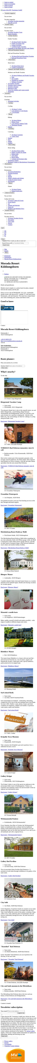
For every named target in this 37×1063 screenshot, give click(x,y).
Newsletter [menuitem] (11, 220)
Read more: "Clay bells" (8, 920)
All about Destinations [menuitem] (14, 171)
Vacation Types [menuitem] (9, 24)
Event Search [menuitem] (11, 202)
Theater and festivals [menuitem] (14, 205)
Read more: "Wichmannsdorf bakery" (11, 835)
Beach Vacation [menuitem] (12, 34)
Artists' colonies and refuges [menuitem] (16, 178)
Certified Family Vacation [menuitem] (18, 46)
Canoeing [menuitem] (11, 128)
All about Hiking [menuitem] (16, 120)
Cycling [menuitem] (10, 103)
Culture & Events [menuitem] (9, 192)
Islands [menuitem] (10, 176)
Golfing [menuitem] (10, 143)
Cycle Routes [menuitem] (15, 112)
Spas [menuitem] (12, 77)
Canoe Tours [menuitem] (15, 136)
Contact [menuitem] (10, 224)
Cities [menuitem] (9, 175)
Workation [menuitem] (11, 91)
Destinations (7, 257)
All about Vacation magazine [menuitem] (16, 21)
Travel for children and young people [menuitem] (18, 90)
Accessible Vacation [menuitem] (13, 83)
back (2, 228)
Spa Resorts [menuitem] (11, 181)
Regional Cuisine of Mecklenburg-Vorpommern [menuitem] (21, 162)
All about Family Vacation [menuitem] (18, 42)
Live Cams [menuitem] (11, 221)
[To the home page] (11, 10)
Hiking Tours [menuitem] (15, 122)
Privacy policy (8, 1041)
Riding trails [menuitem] (14, 154)
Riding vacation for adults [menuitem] (18, 152)
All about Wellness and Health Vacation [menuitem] (22, 75)
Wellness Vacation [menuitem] (16, 82)
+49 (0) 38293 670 (6, 339)
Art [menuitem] (9, 204)
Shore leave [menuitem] (12, 59)
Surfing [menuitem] (10, 138)
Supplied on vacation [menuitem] (17, 80)
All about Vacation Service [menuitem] (15, 218)
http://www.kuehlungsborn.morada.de (11, 341)
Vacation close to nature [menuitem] (14, 85)
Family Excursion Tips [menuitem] (17, 43)
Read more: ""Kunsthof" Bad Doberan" (12, 959)
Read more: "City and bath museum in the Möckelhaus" (16, 998)
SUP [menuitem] (9, 139)
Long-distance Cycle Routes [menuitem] (19, 111)
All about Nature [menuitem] (16, 189)
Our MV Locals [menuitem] (12, 22)
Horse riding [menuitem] (12, 144)
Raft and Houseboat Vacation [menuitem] (16, 50)
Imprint (6, 1042)
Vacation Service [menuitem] (9, 210)
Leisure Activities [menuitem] (16, 45)
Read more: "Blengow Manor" (9, 587)
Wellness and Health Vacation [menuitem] (16, 69)
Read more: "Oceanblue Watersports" (11, 505)
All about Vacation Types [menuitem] (15, 32)
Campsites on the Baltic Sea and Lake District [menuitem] (21, 48)
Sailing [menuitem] (10, 141)
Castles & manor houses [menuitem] (15, 180)
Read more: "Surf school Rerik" (10, 710)
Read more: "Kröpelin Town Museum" (12, 749)
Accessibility (8, 1044)
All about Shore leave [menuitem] (17, 66)
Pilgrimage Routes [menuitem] (16, 125)
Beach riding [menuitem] (15, 157)
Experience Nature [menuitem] (13, 160)
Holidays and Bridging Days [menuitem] (16, 208)
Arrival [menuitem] (10, 223)
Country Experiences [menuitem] (17, 67)
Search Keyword (7, 243)
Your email (4, 1011)
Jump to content (8, 2)
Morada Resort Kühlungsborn (12, 259)
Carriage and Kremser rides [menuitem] (19, 159)
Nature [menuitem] (10, 183)
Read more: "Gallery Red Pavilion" (11, 876)
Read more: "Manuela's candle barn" (11, 625)
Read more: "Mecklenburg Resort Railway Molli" (15, 548)
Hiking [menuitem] (10, 114)
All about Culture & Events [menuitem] (15, 200)
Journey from (4, 366)
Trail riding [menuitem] (14, 155)
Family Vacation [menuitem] (13, 35)
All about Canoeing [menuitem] (17, 135)
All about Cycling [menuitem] (16, 109)
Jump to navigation (9, 4)
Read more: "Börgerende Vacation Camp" (13, 421)
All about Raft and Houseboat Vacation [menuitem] (22, 56)
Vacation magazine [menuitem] (10, 13)
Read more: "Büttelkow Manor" (10, 666)
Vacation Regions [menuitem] (13, 173)
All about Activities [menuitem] (13, 101)
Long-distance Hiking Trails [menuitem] (19, 123)
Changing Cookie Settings (11, 1046)
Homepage (7, 256)
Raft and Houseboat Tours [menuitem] (18, 58)
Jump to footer (8, 7)
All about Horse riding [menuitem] (17, 151)
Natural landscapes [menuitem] (16, 191)
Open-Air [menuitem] (10, 207)
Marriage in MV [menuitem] (12, 88)
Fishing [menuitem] (10, 127)
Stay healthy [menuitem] (14, 78)
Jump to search (8, 5)
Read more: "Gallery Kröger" (9, 792)
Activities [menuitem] (7, 93)
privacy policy (31, 1031)
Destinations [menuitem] (8, 164)
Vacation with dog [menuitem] (13, 87)
